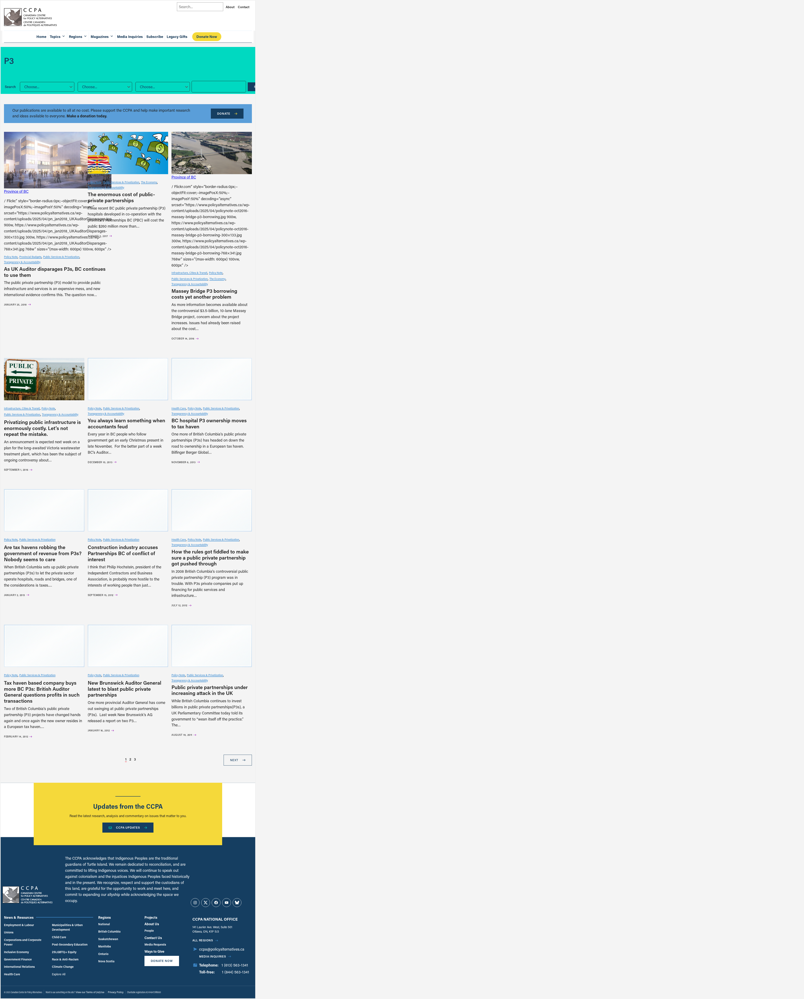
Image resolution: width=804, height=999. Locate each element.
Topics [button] (55, 36)
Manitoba (104, 946)
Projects (150, 917)
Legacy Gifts (177, 36)
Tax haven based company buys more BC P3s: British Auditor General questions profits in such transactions (42, 691)
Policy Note (11, 256)
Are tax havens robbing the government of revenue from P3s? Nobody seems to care (42, 553)
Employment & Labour (19, 925)
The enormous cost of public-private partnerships (121, 197)
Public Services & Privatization (61, 256)
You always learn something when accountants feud (126, 423)
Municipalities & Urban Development (67, 927)
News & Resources (19, 917)
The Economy (149, 182)
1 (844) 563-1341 (235, 971)
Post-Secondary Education (70, 944)
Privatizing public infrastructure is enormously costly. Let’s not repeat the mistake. (42, 428)
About (230, 7)
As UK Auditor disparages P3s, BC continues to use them (55, 272)
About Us (151, 924)
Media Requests (155, 944)
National (104, 924)
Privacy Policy (116, 992)
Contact (243, 7)
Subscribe (154, 36)
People (149, 931)
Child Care (59, 937)
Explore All (58, 974)
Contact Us (153, 938)
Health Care (178, 408)
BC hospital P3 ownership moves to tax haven (209, 423)
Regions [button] (75, 36)
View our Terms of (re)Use (90, 992)
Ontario (103, 954)
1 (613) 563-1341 (235, 965)
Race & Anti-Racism (65, 959)
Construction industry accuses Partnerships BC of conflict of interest (123, 553)
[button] (47, 86)
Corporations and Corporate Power (22, 942)
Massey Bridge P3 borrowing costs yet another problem (204, 294)
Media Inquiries (130, 36)
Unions (8, 932)
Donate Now (206, 36)
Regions (104, 917)
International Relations (19, 967)
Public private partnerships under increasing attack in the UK (209, 690)
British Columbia (109, 931)
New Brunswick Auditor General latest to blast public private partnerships (124, 688)
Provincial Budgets (30, 256)
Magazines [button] (100, 36)
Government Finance (18, 959)
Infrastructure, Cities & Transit (189, 272)
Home (41, 36)
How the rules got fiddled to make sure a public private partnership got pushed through (210, 557)
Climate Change (63, 967)
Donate (223, 113)
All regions (202, 940)
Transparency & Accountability (22, 262)
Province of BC (16, 191)
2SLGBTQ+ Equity (64, 952)
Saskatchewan (108, 939)
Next (234, 760)
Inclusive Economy (16, 952)
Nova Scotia (106, 961)
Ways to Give (154, 951)
